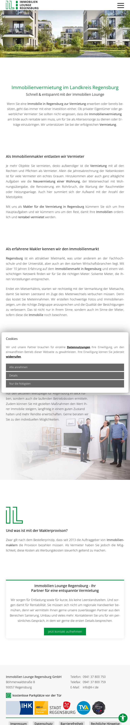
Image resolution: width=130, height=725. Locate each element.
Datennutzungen (78, 347)
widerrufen (13, 357)
